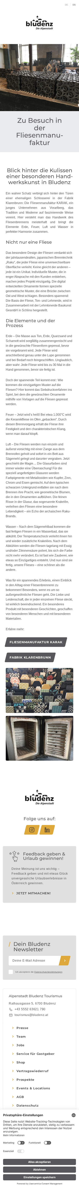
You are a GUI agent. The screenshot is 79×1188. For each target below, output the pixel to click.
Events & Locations (33, 1088)
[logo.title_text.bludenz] (39, 22)
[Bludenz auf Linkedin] (47, 830)
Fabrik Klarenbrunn (30, 657)
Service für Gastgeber (35, 1054)
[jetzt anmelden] (64, 960)
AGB (20, 1097)
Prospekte (25, 1079)
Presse (22, 1028)
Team (21, 1036)
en (74, 5)
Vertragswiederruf (32, 1071)
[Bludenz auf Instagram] (32, 830)
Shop (20, 1062)
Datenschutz (27, 1105)
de (66, 5)
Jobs (20, 1045)
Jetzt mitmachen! (33, 893)
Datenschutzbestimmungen (48, 972)
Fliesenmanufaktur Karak (36, 642)
